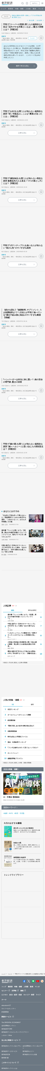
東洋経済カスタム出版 (30, 1054)
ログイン (34, 3)
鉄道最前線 (11, 720)
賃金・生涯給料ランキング (17, 742)
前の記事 (31, 20)
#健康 (5, 813)
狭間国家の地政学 (20, 857)
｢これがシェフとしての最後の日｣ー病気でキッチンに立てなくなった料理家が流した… (22, 635)
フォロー (32, 38)
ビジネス (5, 995)
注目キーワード (9, 807)
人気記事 (7, 606)
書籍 (21, 991)
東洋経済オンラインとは (9, 1068)
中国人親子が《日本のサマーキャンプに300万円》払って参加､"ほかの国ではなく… (21, 626)
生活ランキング (13, 709)
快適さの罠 (17, 843)
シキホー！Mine (7, 1035)
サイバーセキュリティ (9, 1008)
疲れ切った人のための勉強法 (24, 828)
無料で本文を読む (22, 66)
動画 (34, 9)
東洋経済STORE (7, 1029)
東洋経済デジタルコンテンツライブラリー (15, 1032)
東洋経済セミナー (28, 1051)
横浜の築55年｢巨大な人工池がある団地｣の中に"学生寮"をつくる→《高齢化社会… (22, 652)
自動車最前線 (12, 731)
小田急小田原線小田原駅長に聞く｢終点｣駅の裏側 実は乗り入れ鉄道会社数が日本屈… (22, 644)
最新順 (10, 9)
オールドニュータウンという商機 (19, 715)
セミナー (5, 991)
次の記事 (39, 20)
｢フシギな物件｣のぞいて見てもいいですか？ (23, 747)
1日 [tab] (13, 704)
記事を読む (22, 133)
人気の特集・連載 (11, 700)
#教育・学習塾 (19, 813)
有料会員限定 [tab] (32, 610)
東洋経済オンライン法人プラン (12, 1046)
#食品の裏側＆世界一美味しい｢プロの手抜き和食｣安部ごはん (27, 16)
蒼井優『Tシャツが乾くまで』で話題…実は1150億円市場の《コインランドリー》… (22, 616)
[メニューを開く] (42, 3)
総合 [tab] (12, 610)
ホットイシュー (13, 753)
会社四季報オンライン (9, 1025)
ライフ (6, 16)
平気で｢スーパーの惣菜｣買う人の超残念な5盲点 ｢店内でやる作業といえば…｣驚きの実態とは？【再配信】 (23, 27)
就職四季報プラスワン (15, 758)
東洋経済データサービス (9, 1051)
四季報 (14, 991)
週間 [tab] (32, 704)
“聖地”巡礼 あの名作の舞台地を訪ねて (21, 726)
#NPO (11, 813)
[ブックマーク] (41, 38)
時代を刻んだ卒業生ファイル (18, 737)
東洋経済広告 (6, 1054)
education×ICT (6, 1005)
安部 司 (4, 36)
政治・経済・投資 (15, 995)
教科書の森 (5, 1058)
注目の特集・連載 (10, 769)
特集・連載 (19, 9)
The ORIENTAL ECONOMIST (11, 1022)
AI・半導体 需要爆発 (11, 797)
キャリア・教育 (28, 995)
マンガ (40, 9)
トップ (3, 9)
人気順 (28, 9)
